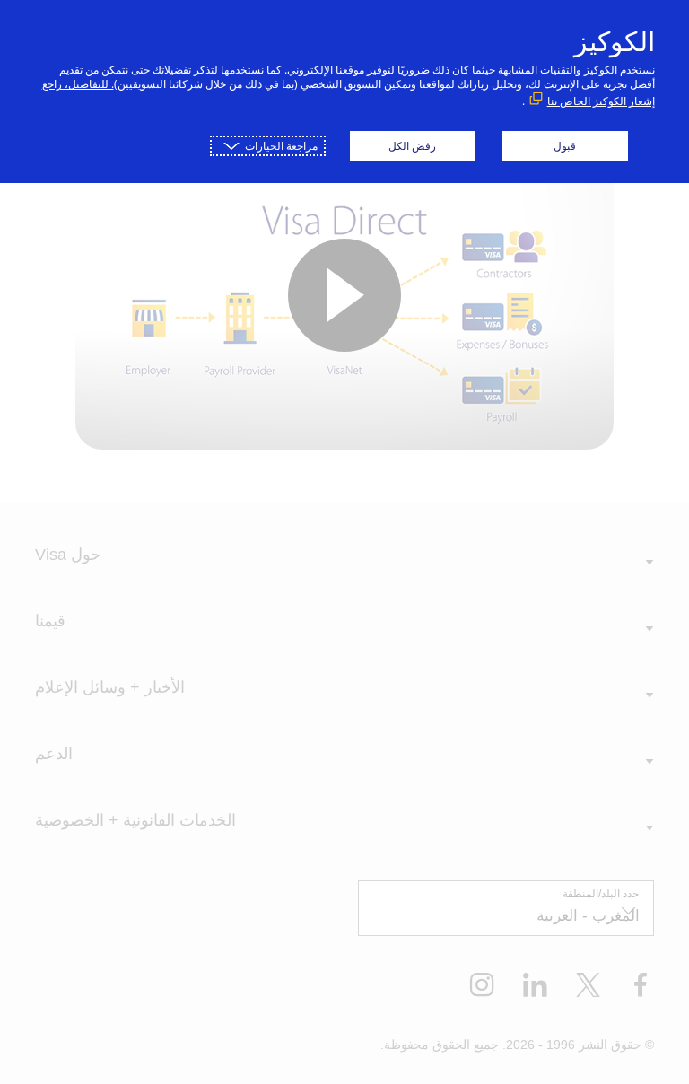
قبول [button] (565, 145)
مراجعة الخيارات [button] (281, 145)
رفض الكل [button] (412, 145)
